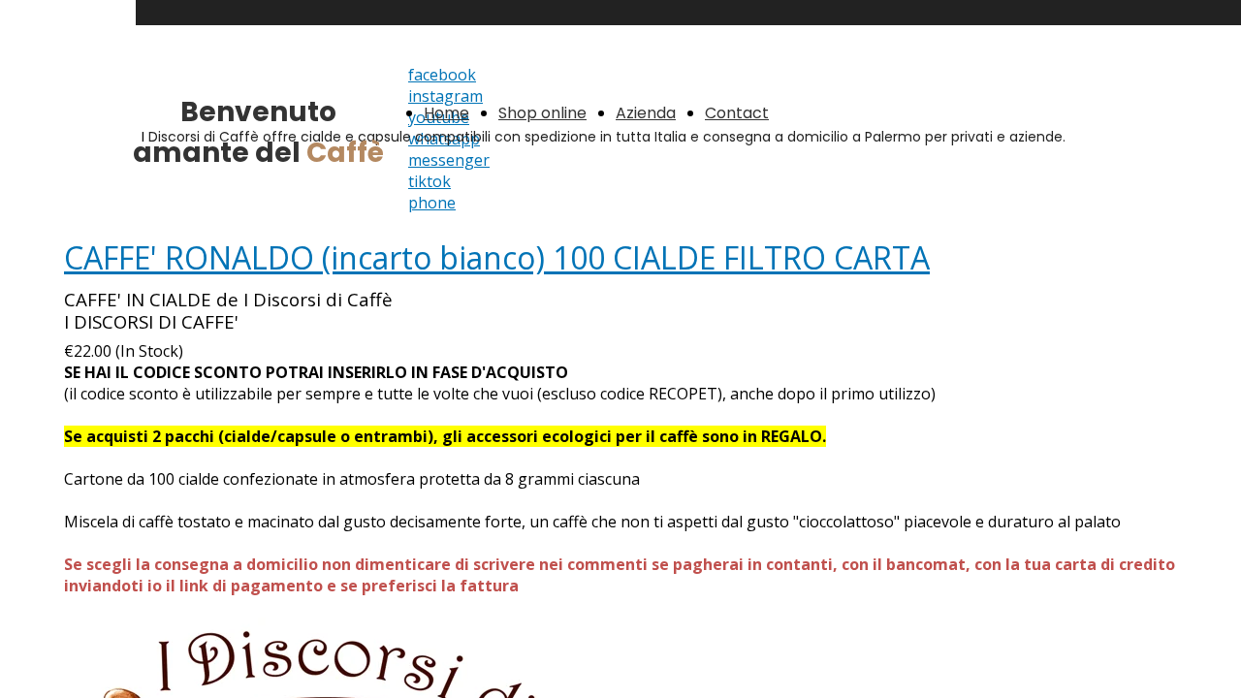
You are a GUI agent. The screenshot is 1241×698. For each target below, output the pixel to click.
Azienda (646, 113)
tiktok (429, 181)
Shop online (542, 113)
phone (432, 202)
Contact (737, 113)
